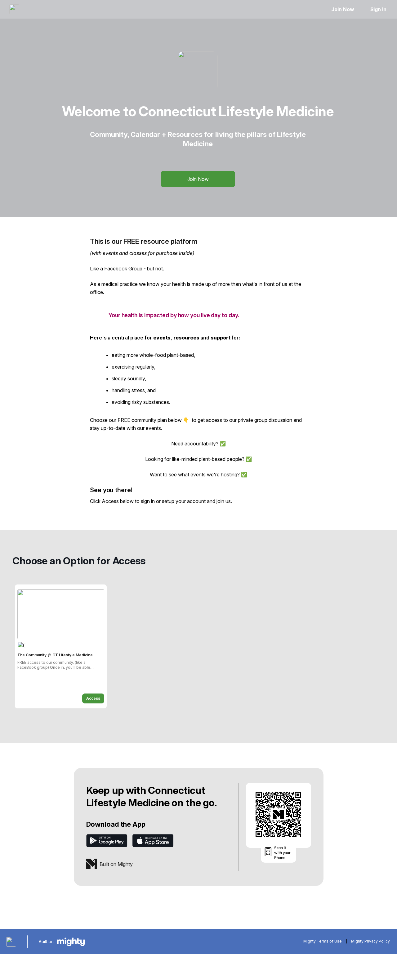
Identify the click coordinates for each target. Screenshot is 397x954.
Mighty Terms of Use (322, 941)
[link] (60, 646)
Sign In (378, 9)
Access (93, 698)
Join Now (342, 9)
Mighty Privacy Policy (370, 941)
